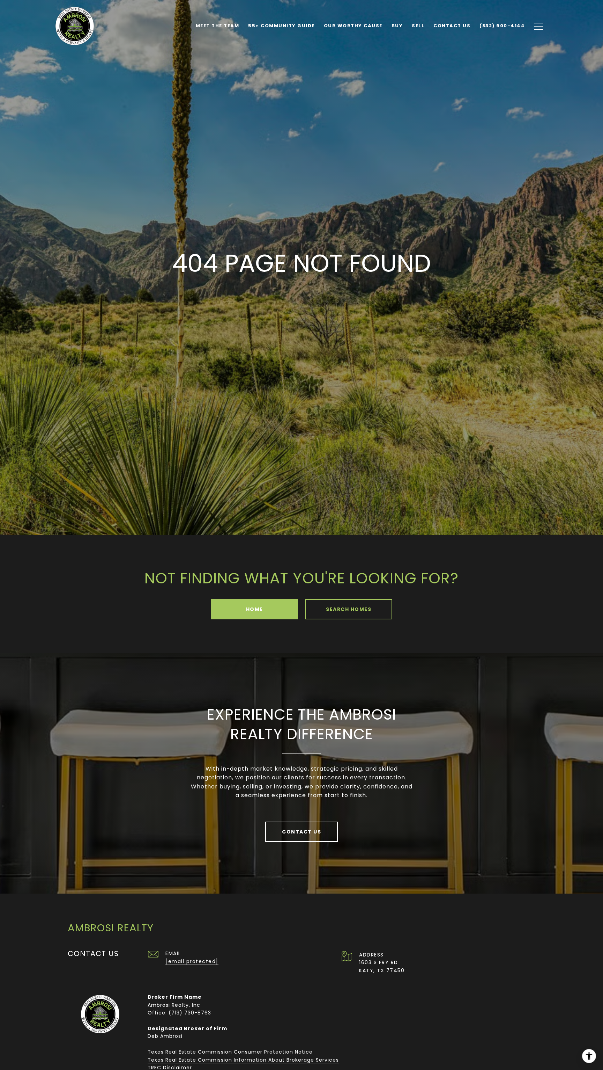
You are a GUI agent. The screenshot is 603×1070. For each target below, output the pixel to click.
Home (254, 609)
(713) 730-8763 (190, 1012)
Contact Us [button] (301, 831)
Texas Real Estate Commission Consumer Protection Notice (230, 1051)
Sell (418, 25)
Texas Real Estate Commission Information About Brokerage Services (243, 1059)
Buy (397, 25)
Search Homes (348, 609)
